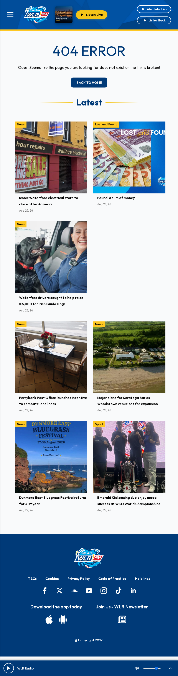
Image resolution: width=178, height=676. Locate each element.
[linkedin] (133, 591)
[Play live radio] (8, 668)
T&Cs (32, 578)
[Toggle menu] (10, 14)
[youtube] (89, 591)
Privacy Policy (79, 578)
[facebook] (45, 591)
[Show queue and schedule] (170, 668)
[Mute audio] (137, 668)
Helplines (142, 578)
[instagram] (104, 591)
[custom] (74, 591)
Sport (99, 424)
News (21, 124)
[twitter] (59, 591)
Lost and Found (106, 124)
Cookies (52, 578)
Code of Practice (112, 578)
